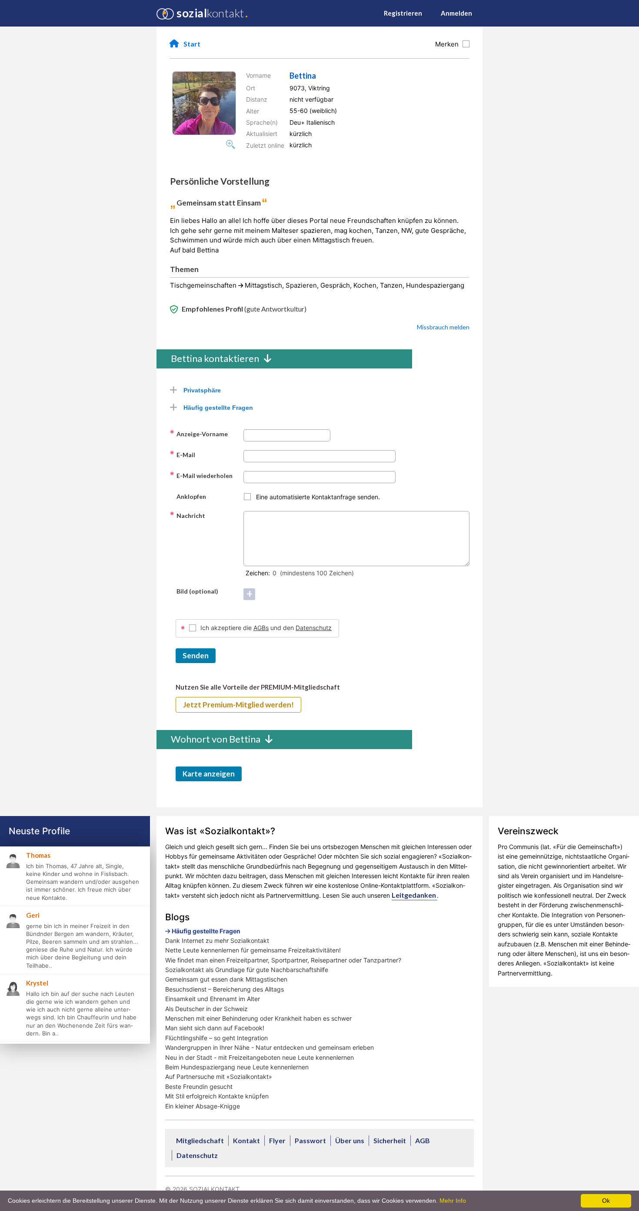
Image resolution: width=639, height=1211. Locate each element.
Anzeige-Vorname (199, 433)
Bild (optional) (194, 590)
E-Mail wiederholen (201, 475)
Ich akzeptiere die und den (266, 627)
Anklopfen (188, 496)
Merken (448, 44)
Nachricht (187, 515)
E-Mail (182, 454)
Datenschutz (314, 627)
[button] (204, 103)
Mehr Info (452, 1200)
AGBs (261, 627)
